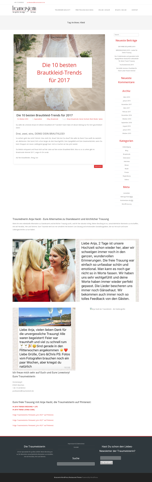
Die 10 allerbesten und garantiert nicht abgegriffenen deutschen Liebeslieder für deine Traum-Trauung (127, 58)
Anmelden (126, 193)
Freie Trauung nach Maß (84, 10)
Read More (98, 166)
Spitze (101, 119)
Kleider (96, 119)
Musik (126, 169)
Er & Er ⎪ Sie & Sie (120, 10)
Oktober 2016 (126, 119)
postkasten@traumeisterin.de (36, 2)
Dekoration (126, 158)
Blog (48, 119)
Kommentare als (126, 200)
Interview (127, 161)
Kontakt (135, 10)
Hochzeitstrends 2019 (127, 65)
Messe (127, 165)
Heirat (81, 119)
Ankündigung (127, 147)
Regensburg (126, 176)
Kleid (91, 119)
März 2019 (126, 97)
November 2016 (127, 115)
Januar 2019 (126, 101)
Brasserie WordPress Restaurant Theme (68, 477)
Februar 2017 (126, 112)
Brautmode (54, 119)
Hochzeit (86, 119)
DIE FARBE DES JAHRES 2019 (126, 47)
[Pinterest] (136, 2)
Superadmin (38, 119)
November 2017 (127, 104)
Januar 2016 (126, 130)
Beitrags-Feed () (127, 197)
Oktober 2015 (126, 133)
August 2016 (127, 126)
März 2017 (126, 108)
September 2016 (126, 123)
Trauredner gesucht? (62, 10)
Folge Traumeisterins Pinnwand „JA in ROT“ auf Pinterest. (33, 415)
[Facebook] (139, 2)
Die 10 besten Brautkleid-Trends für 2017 (44, 115)
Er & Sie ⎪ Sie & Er (104, 10)
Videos (127, 180)
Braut (69, 119)
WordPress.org (126, 204)
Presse (127, 172)
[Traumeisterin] (23, 9)
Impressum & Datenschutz (76, 444)
